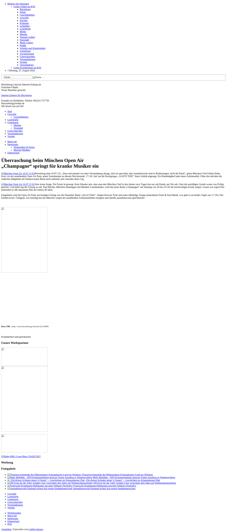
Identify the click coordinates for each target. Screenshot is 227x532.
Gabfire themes (35, 529)
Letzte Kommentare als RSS (27, 67)
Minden (23, 34)
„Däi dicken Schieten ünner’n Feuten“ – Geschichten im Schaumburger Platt (122, 480)
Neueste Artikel (27, 37)
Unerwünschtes (27, 56)
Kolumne (24, 23)
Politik (23, 45)
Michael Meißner (22, 150)
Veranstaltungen (27, 59)
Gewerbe (24, 17)
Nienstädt (24, 40)
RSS (9, 524)
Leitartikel (25, 26)
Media (23, 31)
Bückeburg (25, 9)
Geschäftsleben (27, 15)
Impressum (12, 144)
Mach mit (12, 141)
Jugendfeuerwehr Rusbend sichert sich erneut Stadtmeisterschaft (104, 488)
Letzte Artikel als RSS (24, 6)
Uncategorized (27, 53)
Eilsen (23, 12)
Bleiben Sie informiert (18, 3)
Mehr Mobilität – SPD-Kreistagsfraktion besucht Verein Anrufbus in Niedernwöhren (134, 477)
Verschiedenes (27, 65)
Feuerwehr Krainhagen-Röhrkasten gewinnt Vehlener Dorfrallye (104, 485)
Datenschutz (13, 152)
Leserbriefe (25, 28)
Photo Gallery (26, 42)
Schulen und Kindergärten (32, 48)
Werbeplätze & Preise (24, 147)
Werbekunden (14, 513)
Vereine (23, 62)
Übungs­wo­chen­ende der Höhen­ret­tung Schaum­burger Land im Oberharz (117, 474)
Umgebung (25, 51)
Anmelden (6, 529)
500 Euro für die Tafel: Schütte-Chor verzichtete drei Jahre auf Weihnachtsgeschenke (134, 483)
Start (9, 111)
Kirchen (24, 20)
